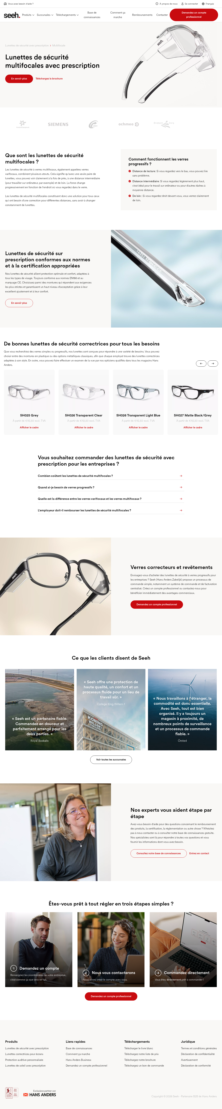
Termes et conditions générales (199, 1048)
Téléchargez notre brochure (140, 1059)
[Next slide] (213, 363)
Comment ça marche (117, 15)
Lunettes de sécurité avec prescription (27, 1048)
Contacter (162, 14)
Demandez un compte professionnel (194, 14)
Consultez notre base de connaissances (159, 853)
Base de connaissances (92, 15)
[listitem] (29, 402)
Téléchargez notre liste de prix (141, 1054)
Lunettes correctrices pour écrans (24, 1054)
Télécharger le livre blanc (138, 1048)
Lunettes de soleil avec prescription (25, 1065)
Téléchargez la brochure (49, 78)
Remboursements (142, 14)
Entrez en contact (199, 853)
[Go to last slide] (201, 363)
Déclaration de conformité (196, 1065)
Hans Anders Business (78, 1059)
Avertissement (189, 1059)
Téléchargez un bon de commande (144, 1065)
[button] (210, 3)
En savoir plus (19, 78)
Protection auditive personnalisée (24, 1059)
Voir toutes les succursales (111, 759)
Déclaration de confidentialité (198, 1054)
